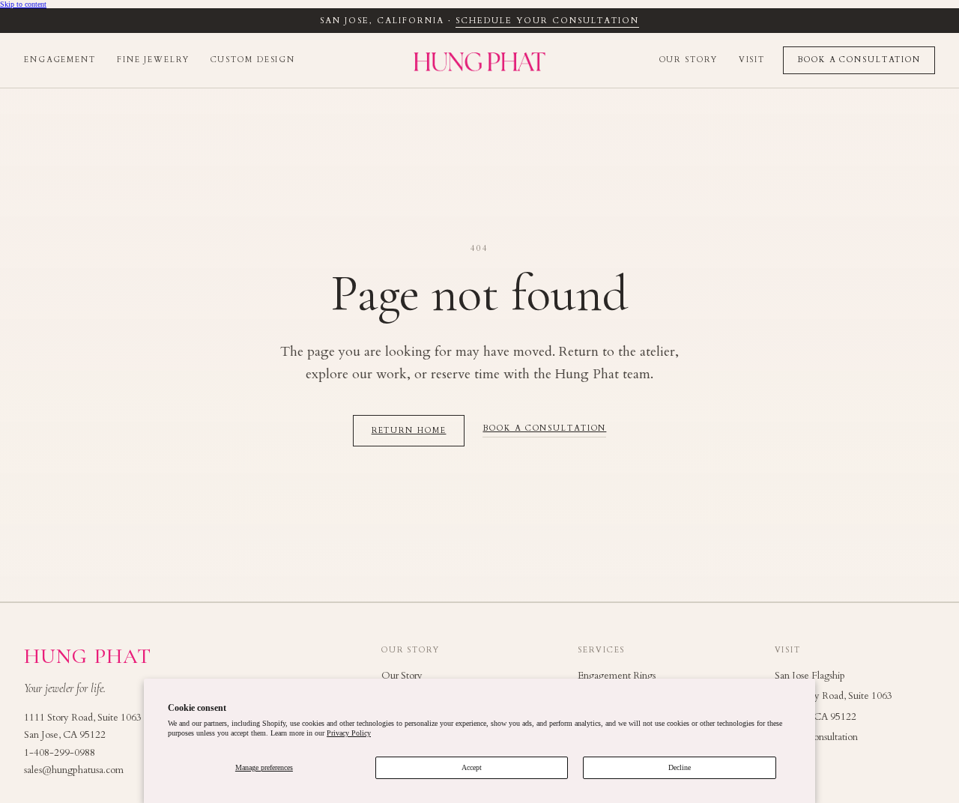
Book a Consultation (859, 60)
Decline (679, 767)
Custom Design (253, 60)
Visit (752, 60)
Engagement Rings (617, 675)
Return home (409, 430)
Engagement (60, 60)
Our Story (688, 60)
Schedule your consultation (547, 20)
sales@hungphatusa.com (74, 770)
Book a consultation (544, 429)
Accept (472, 767)
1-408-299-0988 (59, 753)
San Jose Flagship (810, 675)
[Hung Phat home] (479, 60)
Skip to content (23, 4)
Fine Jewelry (153, 60)
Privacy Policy (349, 733)
